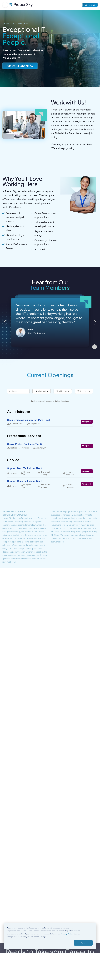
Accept (83, 943)
